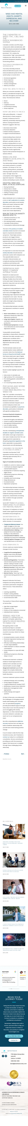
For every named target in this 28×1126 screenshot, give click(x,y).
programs (18, 703)
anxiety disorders (8, 253)
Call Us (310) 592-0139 (13, 1036)
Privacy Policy (14, 1111)
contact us (6, 737)
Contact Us (17, 5)
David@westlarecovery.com (18, 1063)
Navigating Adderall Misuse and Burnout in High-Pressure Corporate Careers (13, 843)
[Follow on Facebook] (3, 1056)
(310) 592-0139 (23, 1)
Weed (17, 23)
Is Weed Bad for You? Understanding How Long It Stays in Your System (12, 802)
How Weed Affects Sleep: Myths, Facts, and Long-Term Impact (13, 780)
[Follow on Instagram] (6, 1056)
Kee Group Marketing (16, 1113)
